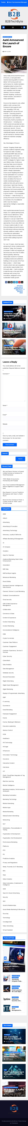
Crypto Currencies (8, 638)
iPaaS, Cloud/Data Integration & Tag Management (14, 776)
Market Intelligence (8, 785)
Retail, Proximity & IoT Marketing (13, 866)
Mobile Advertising (8, 803)
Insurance (6, 759)
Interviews (6, 767)
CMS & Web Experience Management (10, 604)
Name (5, 405)
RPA (4, 871)
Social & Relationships (9, 905)
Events (5, 718)
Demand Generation (9, 677)
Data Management (8, 668)
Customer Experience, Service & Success (12, 651)
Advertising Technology (10, 530)
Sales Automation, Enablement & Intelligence (13, 884)
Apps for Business (8, 555)
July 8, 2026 (9, 1041)
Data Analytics (7, 664)
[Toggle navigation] (13, 27)
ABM (4, 514)
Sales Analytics (7, 879)
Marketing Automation (9, 795)
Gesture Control (8, 730)
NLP (4, 824)
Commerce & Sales (8, 613)
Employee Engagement (10, 714)
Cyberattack (6, 660)
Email (5, 415)
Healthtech (6, 738)
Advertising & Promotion (10, 526)
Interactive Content (8, 763)
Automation (6, 565)
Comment (6, 374)
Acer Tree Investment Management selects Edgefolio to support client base (13, 486)
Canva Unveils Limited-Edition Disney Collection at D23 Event (13, 967)
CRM (4, 634)
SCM (4, 889)
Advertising (6, 522)
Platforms (6, 846)
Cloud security (7, 599)
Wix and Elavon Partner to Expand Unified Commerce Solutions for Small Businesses (13, 473)
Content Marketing (8, 626)
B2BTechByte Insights (9, 573)
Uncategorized (7, 922)
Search (5, 453)
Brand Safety (7, 581)
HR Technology (7, 742)
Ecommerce (6, 705)
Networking (6, 820)
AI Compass (6, 547)
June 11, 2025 (9, 1059)
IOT (4, 771)
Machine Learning (8, 781)
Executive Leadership (9, 726)
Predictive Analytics (9, 858)
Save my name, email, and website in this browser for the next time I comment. (13, 438)
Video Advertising (8, 926)
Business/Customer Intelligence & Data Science (13, 586)
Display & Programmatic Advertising (13, 693)
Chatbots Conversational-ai (11, 595)
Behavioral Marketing (9, 577)
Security (5, 897)
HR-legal (5, 746)
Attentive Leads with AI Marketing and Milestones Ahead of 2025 (18, 289)
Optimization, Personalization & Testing (12, 829)
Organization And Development (12, 838)
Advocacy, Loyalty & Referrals (12, 534)
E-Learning (6, 701)
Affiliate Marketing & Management (13, 538)
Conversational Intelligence (11, 630)
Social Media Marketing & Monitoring (14, 909)
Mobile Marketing (7, 36)
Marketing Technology (9, 799)
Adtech (5, 518)
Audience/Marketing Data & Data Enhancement (13, 560)
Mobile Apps (6, 807)
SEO (4, 901)
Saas (4, 875)
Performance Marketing (10, 842)
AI (3, 543)
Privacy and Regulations (10, 862)
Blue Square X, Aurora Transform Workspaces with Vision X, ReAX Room (13, 494)
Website (5, 424)
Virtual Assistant (8, 930)
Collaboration (7, 609)
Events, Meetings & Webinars (11, 722)
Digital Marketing (8, 689)
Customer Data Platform (10, 642)
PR (4, 854)
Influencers (6, 751)
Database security (8, 673)
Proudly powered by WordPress (10, 1121)
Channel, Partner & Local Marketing (14, 591)
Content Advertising (9, 622)
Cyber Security (7, 656)
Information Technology (10, 755)
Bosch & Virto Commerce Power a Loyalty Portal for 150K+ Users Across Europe (13, 501)
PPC (4, 850)
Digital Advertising (8, 681)
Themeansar (15, 1123)
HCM (4, 734)
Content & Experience (9, 617)
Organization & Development (11, 834)
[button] (21, 27)
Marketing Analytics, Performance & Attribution (14, 790)
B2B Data (5, 569)
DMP (4, 697)
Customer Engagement (10, 646)
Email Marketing (7, 709)
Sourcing (5, 913)
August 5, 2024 (9, 968)
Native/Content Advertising (11, 816)
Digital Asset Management (10, 685)
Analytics (5, 551)
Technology (6, 917)
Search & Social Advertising (11, 893)
